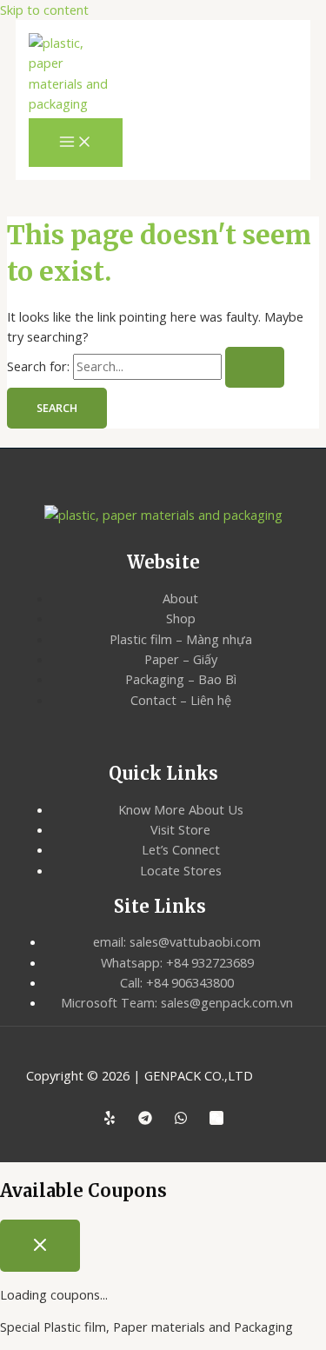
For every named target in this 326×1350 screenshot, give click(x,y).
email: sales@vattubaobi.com (177, 941)
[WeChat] (216, 1119)
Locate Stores (181, 870)
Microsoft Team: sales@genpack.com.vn (177, 1002)
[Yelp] (109, 1119)
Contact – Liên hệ (180, 699)
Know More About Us (180, 809)
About (180, 598)
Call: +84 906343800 (177, 982)
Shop (181, 618)
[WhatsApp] (181, 1119)
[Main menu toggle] (76, 142)
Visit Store (180, 829)
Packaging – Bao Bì (180, 679)
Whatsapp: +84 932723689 (177, 962)
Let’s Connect (181, 849)
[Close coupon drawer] (40, 1246)
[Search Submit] (254, 367)
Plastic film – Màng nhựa (181, 639)
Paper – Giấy (180, 659)
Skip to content (44, 9)
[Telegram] (145, 1119)
